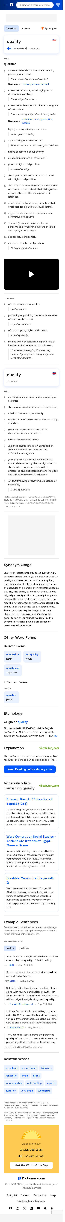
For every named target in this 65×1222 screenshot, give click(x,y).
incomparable (14, 1083)
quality (23, 722)
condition (27, 119)
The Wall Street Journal (21, 1004)
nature (26, 122)
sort (37, 119)
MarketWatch (16, 1027)
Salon (12, 981)
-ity (55, 735)
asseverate (31, 1149)
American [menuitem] (11, 28)
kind (50, 119)
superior (11, 1090)
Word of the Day (31, 1144)
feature (26, 84)
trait (46, 84)
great (36, 1075)
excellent (11, 1068)
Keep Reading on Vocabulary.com (30, 769)
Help (53, 1195)
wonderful (44, 1090)
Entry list (12, 1195)
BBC (12, 965)
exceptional (29, 1068)
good (25, 1075)
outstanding (34, 1083)
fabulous (46, 1068)
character (37, 84)
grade (44, 119)
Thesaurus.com (58, 5)
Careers (25, 1195)
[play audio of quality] (9, 48)
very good (27, 1090)
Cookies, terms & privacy (31, 1200)
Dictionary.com (12, 5)
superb (51, 1083)
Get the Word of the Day (31, 1165)
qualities (10, 64)
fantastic (11, 1075)
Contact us (40, 1195)
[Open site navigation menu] (6, 5)
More (24, 28)
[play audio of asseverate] (20, 1156)
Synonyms (51, 28)
